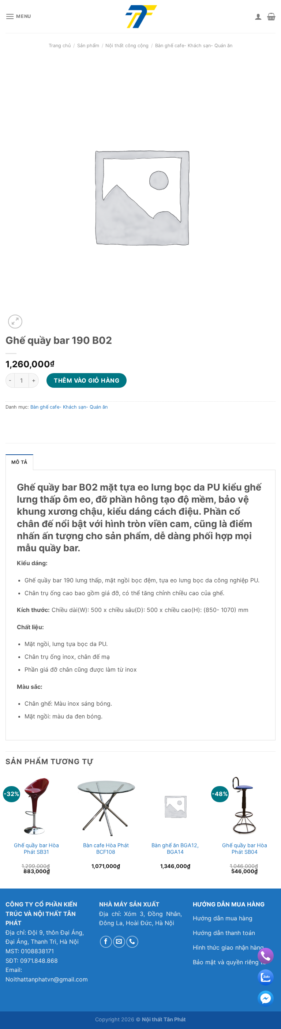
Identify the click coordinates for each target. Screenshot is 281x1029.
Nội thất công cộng (127, 45)
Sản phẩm (88, 45)
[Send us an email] (119, 942)
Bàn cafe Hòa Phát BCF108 (106, 848)
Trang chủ (60, 45)
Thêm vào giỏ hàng (86, 380)
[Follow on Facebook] (106, 942)
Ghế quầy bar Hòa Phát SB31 (36, 848)
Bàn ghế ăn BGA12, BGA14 (175, 848)
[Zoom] (15, 322)
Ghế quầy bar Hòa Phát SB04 (244, 848)
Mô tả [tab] (19, 462)
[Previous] (5, 831)
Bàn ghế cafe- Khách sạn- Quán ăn (193, 45)
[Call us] (132, 942)
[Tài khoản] (258, 16)
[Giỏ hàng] (271, 16)
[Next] (275, 831)
